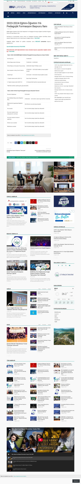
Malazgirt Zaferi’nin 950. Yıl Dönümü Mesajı (64, 76)
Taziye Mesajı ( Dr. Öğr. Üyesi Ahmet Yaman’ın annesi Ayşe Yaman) (20, 379)
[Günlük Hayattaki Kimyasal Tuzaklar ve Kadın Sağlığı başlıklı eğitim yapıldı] (33, 306)
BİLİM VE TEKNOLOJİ (12, 233)
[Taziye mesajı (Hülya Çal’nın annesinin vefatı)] (33, 406)
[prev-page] (7, 229)
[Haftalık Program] (64, 274)
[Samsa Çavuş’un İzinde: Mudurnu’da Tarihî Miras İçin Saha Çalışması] (57, 398)
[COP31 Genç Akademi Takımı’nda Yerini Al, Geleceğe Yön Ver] (33, 214)
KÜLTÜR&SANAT (41, 12)
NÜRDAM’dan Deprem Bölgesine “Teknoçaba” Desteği (16, 151)
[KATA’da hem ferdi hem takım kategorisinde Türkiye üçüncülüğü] (33, 335)
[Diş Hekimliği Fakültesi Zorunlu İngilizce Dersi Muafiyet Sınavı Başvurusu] (33, 379)
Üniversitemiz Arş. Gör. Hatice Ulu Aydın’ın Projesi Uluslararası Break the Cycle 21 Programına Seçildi (17, 249)
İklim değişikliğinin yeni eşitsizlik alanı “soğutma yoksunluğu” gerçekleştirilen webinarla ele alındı (63, 99)
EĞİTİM (12, 12)
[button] (72, 13)
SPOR (24, 12)
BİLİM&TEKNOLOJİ (32, 12)
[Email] (27, 142)
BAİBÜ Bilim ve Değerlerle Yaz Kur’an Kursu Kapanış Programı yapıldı (67, 418)
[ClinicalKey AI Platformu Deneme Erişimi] (57, 406)
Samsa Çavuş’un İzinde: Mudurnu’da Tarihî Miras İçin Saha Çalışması (66, 398)
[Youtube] (73, 1)
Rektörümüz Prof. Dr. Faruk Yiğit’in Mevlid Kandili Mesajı (64, 48)
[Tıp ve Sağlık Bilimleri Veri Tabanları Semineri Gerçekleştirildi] (17, 298)
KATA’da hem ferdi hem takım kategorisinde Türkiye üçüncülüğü (44, 335)
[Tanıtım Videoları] (63, 12)
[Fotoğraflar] (67, 12)
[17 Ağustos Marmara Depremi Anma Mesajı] (10, 406)
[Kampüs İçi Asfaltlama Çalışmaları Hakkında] (33, 412)
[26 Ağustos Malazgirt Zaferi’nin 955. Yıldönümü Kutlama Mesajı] (33, 201)
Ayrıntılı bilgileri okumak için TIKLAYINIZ (16, 46)
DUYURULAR (57, 12)
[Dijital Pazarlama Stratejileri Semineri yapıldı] (17, 265)
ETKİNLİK (50, 12)
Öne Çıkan (44, 288)
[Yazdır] (30, 142)
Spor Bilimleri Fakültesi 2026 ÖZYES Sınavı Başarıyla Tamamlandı (43, 391)
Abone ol (76, 481)
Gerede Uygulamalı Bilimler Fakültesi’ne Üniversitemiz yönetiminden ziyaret (43, 151)
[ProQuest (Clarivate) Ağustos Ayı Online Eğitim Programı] (57, 412)
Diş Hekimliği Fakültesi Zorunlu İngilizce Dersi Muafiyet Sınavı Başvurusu (44, 379)
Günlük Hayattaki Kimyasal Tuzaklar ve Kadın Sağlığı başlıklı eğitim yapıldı (44, 306)
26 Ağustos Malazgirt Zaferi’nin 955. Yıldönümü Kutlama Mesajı (64, 32)
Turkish (51, 2)
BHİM (15, 1)
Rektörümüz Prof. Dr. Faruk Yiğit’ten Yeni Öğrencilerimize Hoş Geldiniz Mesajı (20, 398)
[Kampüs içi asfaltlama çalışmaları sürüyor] (57, 386)
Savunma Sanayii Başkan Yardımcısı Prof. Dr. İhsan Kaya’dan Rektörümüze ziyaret (20, 412)
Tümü (39, 288)
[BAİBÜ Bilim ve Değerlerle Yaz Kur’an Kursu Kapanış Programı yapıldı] (57, 418)
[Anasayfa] (8, 12)
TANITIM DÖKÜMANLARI (21, 1)
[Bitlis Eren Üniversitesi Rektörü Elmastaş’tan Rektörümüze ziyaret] (64, 177)
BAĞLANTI (37, 41)
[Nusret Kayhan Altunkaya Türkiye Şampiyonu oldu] (33, 342)
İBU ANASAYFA (34, 1)
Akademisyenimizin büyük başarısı (40, 248)
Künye (43, 1)
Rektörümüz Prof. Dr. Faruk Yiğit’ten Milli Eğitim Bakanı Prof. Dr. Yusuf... (20, 391)
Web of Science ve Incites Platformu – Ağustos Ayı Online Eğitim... (20, 418)
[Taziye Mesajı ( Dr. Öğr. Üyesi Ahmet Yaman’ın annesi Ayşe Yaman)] (10, 379)
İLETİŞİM (39, 1)
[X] (72, 1)
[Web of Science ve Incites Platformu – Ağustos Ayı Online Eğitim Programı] (10, 418)
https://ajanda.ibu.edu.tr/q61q (27, 135)
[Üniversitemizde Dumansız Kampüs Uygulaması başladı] (33, 312)
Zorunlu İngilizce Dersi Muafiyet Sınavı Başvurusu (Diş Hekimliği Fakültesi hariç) (67, 379)
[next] (72, 157)
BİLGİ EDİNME (28, 1)
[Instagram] (70, 1)
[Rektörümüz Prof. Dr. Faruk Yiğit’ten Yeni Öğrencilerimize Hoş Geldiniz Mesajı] (10, 398)
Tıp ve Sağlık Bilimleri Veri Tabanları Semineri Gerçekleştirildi (17, 308)
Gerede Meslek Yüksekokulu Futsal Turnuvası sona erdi (17, 344)
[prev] (70, 157)
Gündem (9, 184)
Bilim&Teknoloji (9, 245)
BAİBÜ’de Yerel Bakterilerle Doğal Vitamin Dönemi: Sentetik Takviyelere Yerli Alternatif (40, 273)
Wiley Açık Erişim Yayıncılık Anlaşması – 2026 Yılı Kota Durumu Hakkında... (43, 418)
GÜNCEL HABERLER (12, 196)
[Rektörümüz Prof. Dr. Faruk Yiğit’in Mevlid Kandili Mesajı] (33, 220)
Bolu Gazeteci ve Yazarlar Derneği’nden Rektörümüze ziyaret (62, 38)
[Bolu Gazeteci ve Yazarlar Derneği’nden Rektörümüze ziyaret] (33, 207)
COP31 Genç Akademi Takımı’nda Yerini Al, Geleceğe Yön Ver (63, 43)
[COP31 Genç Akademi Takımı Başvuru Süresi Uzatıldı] (17, 206)
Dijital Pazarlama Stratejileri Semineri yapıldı (15, 272)
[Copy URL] (33, 142)
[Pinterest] (36, 142)
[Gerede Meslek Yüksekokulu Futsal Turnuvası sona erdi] (17, 334)
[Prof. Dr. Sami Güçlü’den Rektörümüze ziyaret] (64, 167)
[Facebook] (69, 1)
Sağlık (9, 289)
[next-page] (9, 229)
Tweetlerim (56, 58)
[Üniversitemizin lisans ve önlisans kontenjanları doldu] (57, 392)
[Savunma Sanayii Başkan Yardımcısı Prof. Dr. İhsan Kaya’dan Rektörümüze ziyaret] (10, 412)
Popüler (49, 288)
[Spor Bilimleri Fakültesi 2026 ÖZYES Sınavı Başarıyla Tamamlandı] (33, 392)
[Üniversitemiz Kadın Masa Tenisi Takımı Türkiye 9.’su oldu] (33, 329)
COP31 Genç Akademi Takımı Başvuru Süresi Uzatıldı (63, 27)
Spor (8, 324)
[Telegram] (21, 142)
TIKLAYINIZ (37, 38)
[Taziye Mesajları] (8, 16)
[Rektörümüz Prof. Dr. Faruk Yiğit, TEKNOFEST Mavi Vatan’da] (33, 386)
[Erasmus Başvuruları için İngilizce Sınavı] (10, 386)
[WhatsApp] (24, 142)
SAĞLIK (18, 12)
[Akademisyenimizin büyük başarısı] (40, 241)
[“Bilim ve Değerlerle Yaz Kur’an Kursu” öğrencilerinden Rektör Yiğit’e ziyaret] (64, 187)
